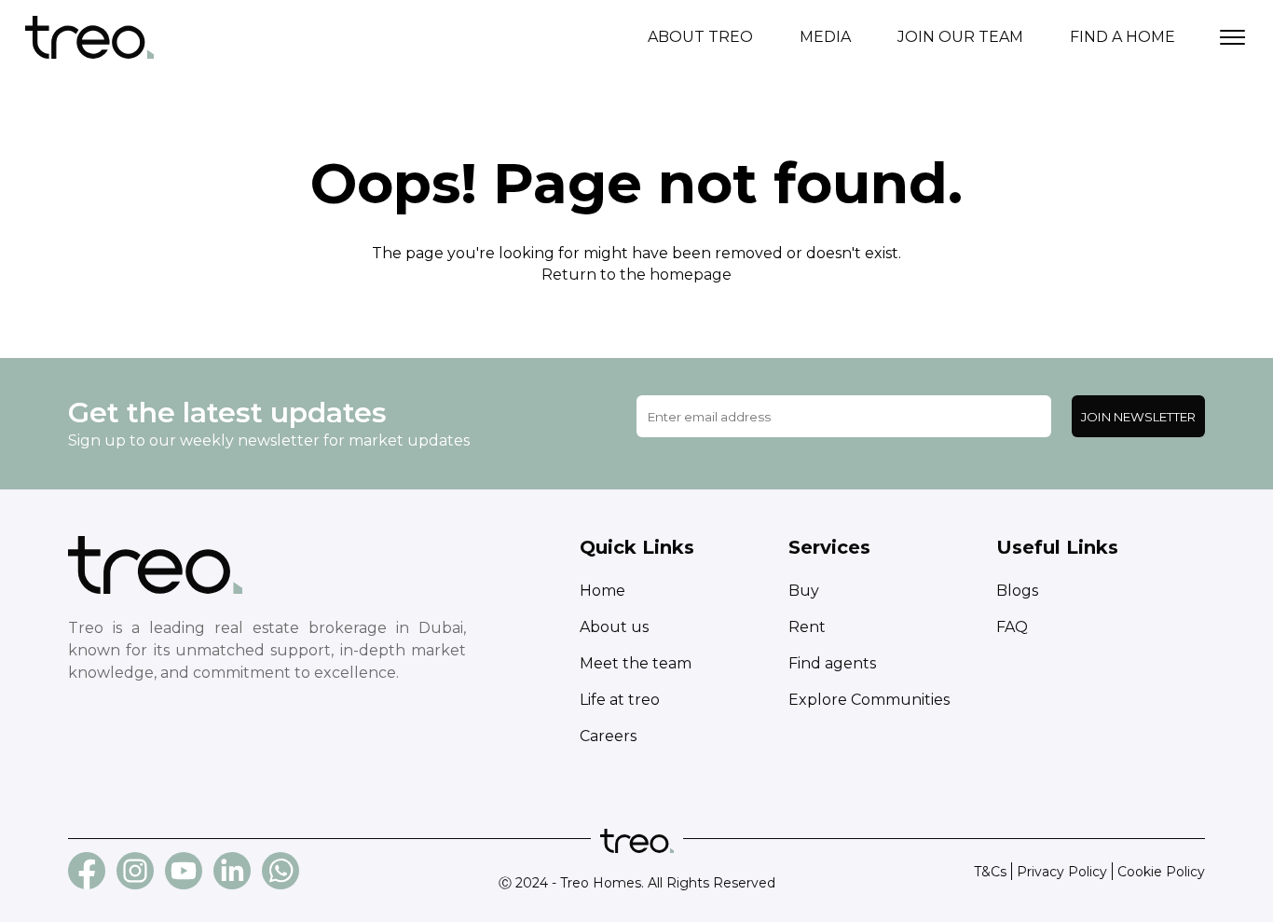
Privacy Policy (1062, 871)
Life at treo (620, 700)
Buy (803, 590)
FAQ (1012, 627)
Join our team (960, 37)
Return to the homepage (636, 274)
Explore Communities (869, 700)
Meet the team (635, 663)
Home (602, 590)
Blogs (1017, 590)
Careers (608, 736)
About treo (700, 37)
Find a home (1122, 37)
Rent (807, 627)
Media (825, 37)
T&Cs (990, 871)
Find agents (832, 663)
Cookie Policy (1161, 871)
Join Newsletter (1138, 416)
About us (614, 627)
